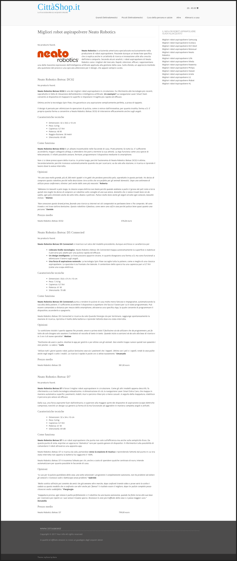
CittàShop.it (59, 6)
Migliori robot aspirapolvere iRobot (178, 80)
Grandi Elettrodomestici (107, 17)
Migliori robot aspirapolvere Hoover (178, 71)
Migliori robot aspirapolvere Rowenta (179, 64)
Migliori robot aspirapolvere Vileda (178, 61)
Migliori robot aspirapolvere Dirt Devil (179, 46)
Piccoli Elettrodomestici (132, 17)
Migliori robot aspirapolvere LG (176, 77)
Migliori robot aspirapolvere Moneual (179, 49)
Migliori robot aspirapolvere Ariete (178, 74)
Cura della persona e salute (159, 17)
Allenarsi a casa (192, 17)
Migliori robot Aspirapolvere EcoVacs (179, 42)
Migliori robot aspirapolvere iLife (177, 58)
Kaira (55, 557)
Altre (179, 17)
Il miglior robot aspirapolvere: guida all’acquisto (179, 32)
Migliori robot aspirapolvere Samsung (179, 39)
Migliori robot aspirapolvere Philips (178, 67)
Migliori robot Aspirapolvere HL (176, 83)
